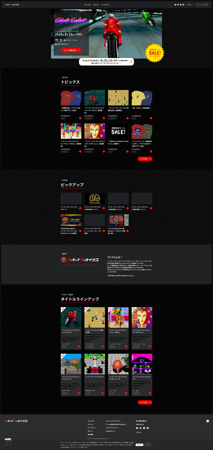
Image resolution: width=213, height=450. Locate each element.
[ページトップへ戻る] (208, 421)
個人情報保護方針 (141, 421)
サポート (90, 431)
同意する (139, 445)
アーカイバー (106, 5)
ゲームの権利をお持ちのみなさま (116, 424)
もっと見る (144, 159)
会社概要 (90, 434)
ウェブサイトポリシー (112, 428)
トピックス (87, 5)
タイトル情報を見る (70, 50)
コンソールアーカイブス (113, 421)
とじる (148, 445)
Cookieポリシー (111, 431)
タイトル (96, 5)
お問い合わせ (140, 424)
